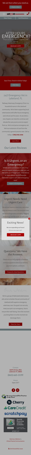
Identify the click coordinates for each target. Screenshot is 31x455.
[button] (29, 219)
